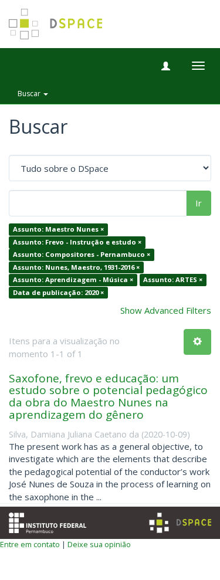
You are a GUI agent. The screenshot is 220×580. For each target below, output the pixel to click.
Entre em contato (30, 544)
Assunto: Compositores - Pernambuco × (81, 254)
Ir (198, 203)
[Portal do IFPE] (47, 522)
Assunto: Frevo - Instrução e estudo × (77, 242)
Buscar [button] (30, 94)
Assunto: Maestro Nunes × (58, 229)
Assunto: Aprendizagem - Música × (73, 279)
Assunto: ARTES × (172, 279)
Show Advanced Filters (165, 310)
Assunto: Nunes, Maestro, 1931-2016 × (76, 267)
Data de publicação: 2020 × (58, 292)
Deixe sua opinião (99, 544)
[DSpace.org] (180, 523)
